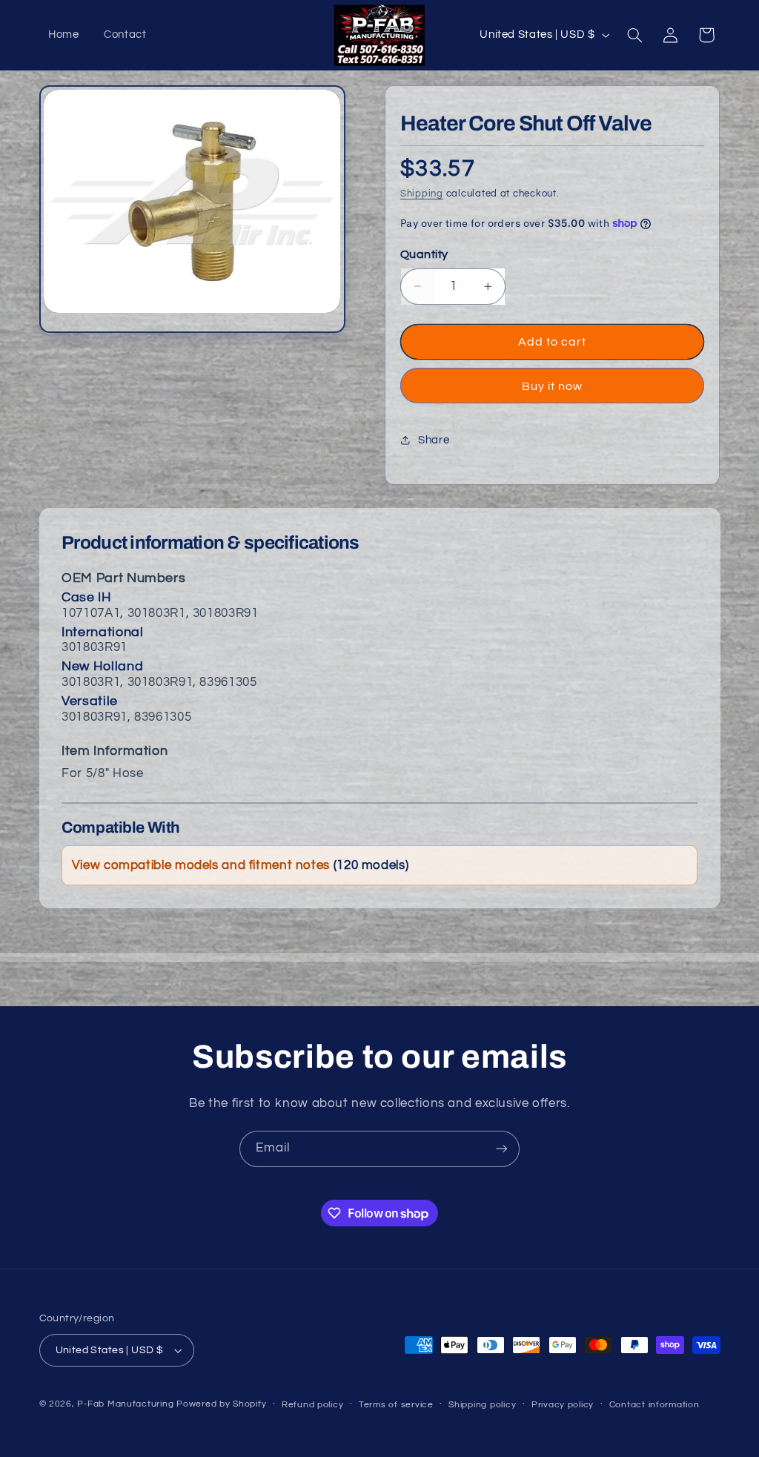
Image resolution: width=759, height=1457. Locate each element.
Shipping (421, 194)
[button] (634, 35)
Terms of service (396, 1405)
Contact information (654, 1405)
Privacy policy (562, 1405)
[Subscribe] (502, 1149)
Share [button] (433, 440)
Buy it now (552, 386)
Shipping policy (482, 1405)
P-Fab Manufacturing (125, 1404)
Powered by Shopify (221, 1404)
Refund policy (313, 1405)
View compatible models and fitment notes (240, 865)
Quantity (424, 254)
